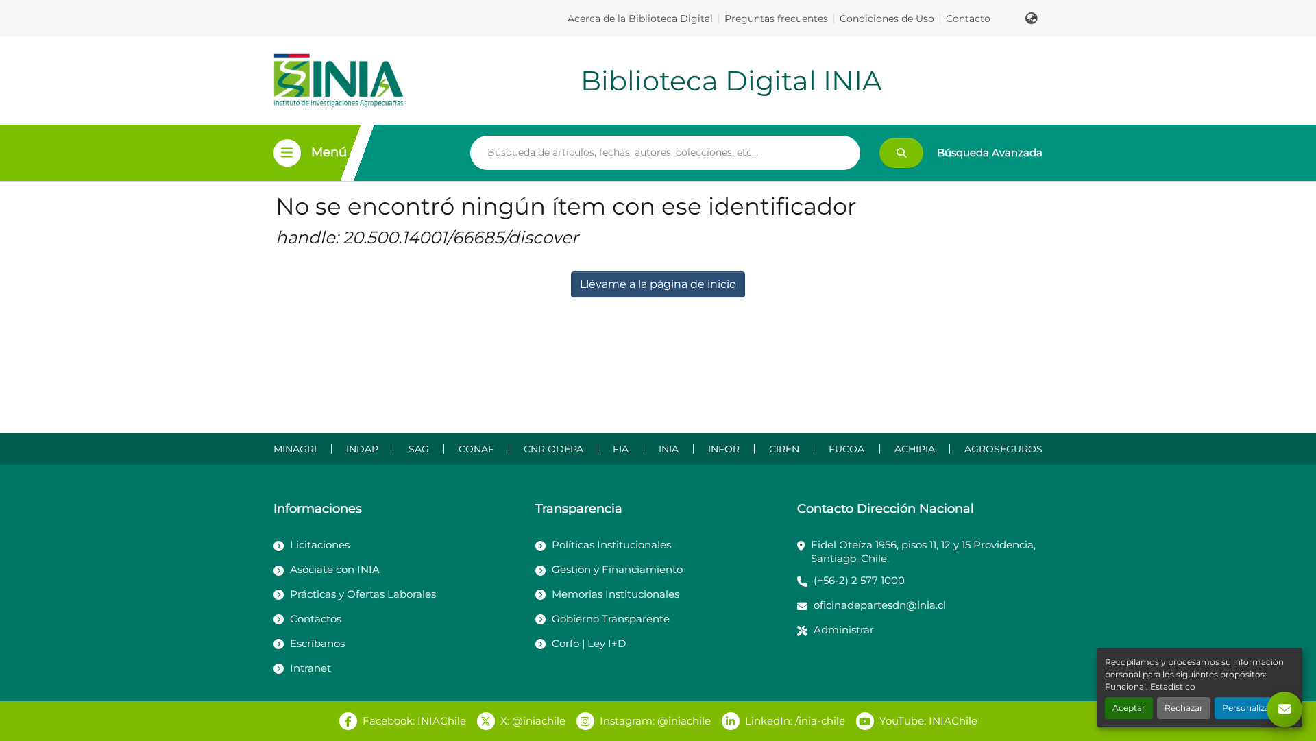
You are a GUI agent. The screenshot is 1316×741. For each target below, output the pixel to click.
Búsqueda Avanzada (990, 152)
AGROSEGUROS (1003, 449)
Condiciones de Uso (887, 18)
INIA (669, 449)
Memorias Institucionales (615, 593)
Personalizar (1247, 708)
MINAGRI (295, 449)
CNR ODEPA (553, 449)
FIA (621, 449)
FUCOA (846, 449)
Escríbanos (317, 643)
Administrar (844, 629)
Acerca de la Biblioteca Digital (640, 18)
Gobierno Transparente (611, 618)
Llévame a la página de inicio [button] (658, 284)
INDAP (362, 449)
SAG (419, 449)
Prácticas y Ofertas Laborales (363, 593)
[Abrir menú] (287, 153)
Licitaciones (320, 544)
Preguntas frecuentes (776, 18)
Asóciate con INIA (335, 569)
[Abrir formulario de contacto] (1284, 709)
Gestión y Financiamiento (617, 569)
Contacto (968, 18)
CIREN (784, 449)
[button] (1031, 18)
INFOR (724, 449)
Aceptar (1128, 708)
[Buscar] (901, 153)
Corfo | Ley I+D (589, 643)
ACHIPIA (914, 449)
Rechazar (1184, 708)
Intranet (310, 668)
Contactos (315, 618)
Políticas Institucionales (611, 544)
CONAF (476, 449)
